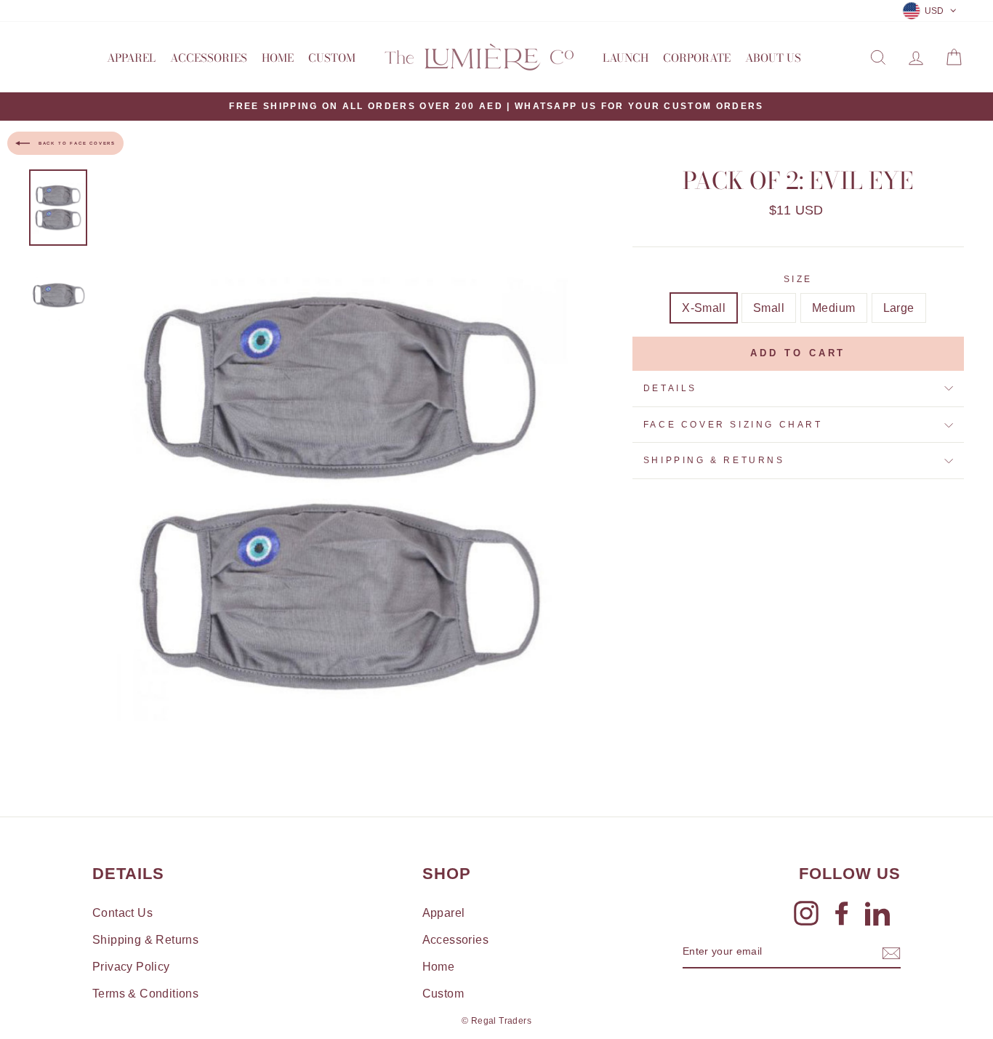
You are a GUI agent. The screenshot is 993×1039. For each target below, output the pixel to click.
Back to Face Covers (76, 142)
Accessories (208, 57)
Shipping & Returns (714, 460)
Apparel (131, 57)
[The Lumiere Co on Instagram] (806, 913)
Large (898, 308)
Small (768, 308)
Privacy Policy (131, 966)
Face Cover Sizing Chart (733, 425)
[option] (496, 106)
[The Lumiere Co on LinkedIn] (877, 913)
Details (670, 388)
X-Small (703, 308)
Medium (833, 308)
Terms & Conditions (145, 993)
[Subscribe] (891, 952)
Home (278, 57)
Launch (625, 57)
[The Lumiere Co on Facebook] (841, 913)
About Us (773, 57)
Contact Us (122, 913)
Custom (331, 57)
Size (798, 279)
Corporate (697, 57)
